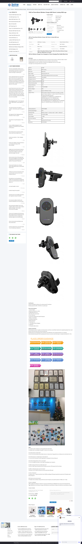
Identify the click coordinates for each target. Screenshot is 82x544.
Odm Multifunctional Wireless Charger (65, 485)
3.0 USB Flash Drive (13, 17)
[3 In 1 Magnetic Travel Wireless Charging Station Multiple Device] (42, 510)
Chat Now (65, 1)
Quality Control (54, 4)
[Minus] (79, 517)
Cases (72, 4)
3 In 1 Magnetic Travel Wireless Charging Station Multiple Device (41, 516)
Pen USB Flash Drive (13, 42)
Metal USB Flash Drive (13, 19)
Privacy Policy (16, 542)
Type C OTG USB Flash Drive (14, 28)
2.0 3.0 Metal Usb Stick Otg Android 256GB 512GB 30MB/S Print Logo (41, 532)
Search (60, 1)
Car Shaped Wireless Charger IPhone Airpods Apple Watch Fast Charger (32, 516)
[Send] (79, 542)
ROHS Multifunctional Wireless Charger (51, 485)
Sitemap (9, 536)
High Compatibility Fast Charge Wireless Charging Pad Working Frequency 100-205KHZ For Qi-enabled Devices (60, 516)
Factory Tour (46, 4)
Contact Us (62, 4)
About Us (40, 4)
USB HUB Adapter (12, 49)
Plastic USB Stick (12, 33)
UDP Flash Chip (12, 26)
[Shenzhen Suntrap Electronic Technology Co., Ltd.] (13, 5)
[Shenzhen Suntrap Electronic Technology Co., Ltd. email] (10, 238)
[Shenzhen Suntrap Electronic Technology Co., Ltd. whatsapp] (13, 238)
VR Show (34, 4)
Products (29, 4)
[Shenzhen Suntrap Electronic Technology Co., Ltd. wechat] (16, 238)
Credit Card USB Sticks (13, 35)
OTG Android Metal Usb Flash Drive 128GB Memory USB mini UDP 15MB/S (42, 535)
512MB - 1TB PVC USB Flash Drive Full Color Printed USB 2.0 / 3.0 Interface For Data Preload (25, 532)
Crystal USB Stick (12, 37)
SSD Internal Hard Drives (14, 21)
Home (24, 4)
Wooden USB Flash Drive (14, 30)
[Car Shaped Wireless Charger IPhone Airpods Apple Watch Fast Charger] (32, 510)
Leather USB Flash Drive (13, 39)
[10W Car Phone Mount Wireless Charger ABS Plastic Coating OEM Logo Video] (35, 20)
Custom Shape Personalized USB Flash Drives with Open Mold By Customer (25, 535)
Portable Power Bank (13, 51)
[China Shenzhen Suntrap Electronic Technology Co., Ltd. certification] (12, 59)
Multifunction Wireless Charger (20, 9)
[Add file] (60, 542)
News (68, 4)
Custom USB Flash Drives (14, 14)
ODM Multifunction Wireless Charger (36, 485)
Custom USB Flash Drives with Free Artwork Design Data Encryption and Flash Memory (24, 529)
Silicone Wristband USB (13, 44)
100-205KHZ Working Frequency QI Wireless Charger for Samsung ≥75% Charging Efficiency (69, 516)
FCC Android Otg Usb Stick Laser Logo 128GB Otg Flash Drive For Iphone (42, 529)
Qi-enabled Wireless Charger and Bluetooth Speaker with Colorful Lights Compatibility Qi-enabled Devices (50, 516)
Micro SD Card (12, 23)
